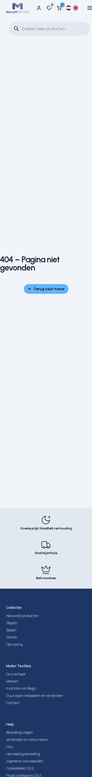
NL (68, 7)
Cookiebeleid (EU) (20, 768)
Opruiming (14, 644)
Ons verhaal (15, 674)
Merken (12, 681)
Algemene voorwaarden (24, 761)
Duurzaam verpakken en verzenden (34, 695)
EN (75, 7)
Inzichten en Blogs (21, 688)
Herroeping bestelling (23, 753)
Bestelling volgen (19, 732)
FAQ (9, 746)
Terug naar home (48, 288)
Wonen (11, 637)
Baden (11, 630)
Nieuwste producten (22, 615)
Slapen (11, 622)
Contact (13, 702)
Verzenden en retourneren (27, 739)
